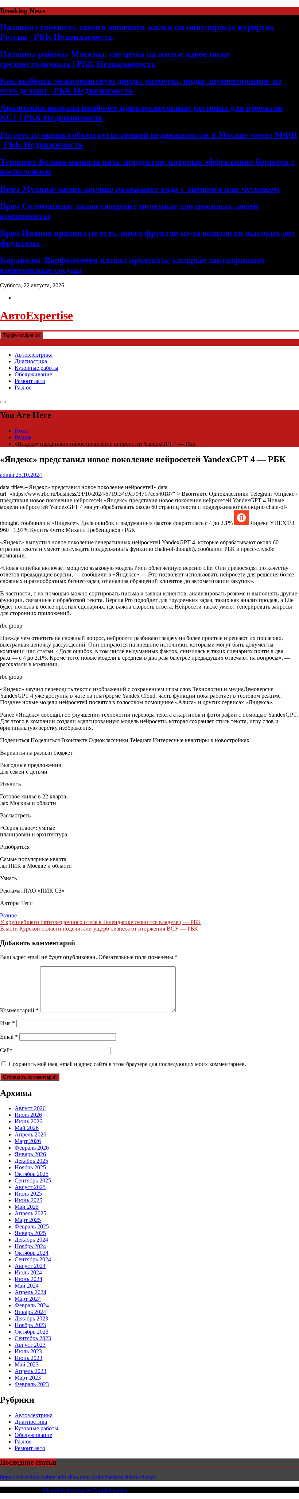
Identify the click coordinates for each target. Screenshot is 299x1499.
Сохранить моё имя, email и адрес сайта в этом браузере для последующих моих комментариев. (127, 1064)
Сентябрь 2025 (33, 1180)
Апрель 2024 (30, 1292)
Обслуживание (33, 374)
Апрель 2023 (30, 1371)
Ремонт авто (30, 381)
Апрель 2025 (30, 1213)
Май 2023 (27, 1364)
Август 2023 (30, 1345)
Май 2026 (27, 1128)
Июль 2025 (28, 1194)
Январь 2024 (30, 1312)
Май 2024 (27, 1286)
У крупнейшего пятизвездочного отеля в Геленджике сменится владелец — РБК (100, 922)
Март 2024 (28, 1299)
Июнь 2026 (28, 1121)
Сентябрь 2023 (33, 1338)
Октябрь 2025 (31, 1174)
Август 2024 (30, 1266)
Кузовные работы (36, 368)
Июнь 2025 (28, 1200)
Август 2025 (30, 1187)
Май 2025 (27, 1207)
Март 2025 (28, 1220)
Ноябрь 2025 (30, 1167)
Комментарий (19, 1010)
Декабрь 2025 (31, 1161)
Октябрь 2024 (31, 1253)
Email (9, 1037)
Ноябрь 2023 (30, 1325)
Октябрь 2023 (31, 1332)
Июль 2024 (28, 1272)
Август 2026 (30, 1108)
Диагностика (31, 361)
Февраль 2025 (32, 1226)
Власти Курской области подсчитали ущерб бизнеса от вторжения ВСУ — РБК (99, 928)
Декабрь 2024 (31, 1240)
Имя (7, 1023)
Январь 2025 (30, 1233)
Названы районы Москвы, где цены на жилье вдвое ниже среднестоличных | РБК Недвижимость (115, 59)
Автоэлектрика (34, 355)
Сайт (6, 1050)
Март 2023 (28, 1378)
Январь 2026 (30, 1154)
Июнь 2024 (28, 1279)
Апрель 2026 (30, 1134)
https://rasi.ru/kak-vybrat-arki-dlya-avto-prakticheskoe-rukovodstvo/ (77, 1477)
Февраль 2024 (32, 1305)
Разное (23, 387)
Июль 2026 (28, 1115)
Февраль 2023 (32, 1384)
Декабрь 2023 (31, 1318)
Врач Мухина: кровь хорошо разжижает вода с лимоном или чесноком (139, 188)
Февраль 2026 (32, 1148)
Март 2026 (28, 1141)
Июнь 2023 (28, 1358)
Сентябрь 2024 (33, 1259)
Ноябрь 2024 (30, 1246)
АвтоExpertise (36, 315)
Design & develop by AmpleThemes (85, 1490)
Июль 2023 (28, 1351)
